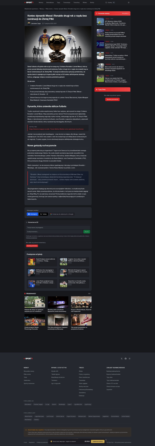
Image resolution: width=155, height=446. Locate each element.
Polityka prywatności (42, 435)
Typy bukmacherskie (113, 373)
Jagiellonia (105, 409)
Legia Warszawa (39, 409)
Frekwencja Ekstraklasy (86, 382)
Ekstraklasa (50, 2)
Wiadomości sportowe (31, 9)
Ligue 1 (69, 397)
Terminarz (54, 373)
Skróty (92, 2)
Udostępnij (33, 214)
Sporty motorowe (29, 376)
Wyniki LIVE (54, 364)
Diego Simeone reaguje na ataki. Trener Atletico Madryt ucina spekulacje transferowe (56, 129)
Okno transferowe (84, 370)
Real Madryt (28, 412)
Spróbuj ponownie (32, 252)
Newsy (41, 2)
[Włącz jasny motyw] (128, 2)
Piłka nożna (49, 9)
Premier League (38, 397)
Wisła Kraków (28, 409)
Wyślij (87, 231)
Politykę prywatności (31, 244)
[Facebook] (125, 351)
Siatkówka (27, 373)
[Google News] (129, 351)
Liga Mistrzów (78, 397)
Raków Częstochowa (94, 409)
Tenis (25, 370)
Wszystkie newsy (29, 364)
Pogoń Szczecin (71, 409)
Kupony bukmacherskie (113, 367)
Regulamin (32, 435)
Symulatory (82, 385)
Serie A (54, 397)
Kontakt (52, 435)
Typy (58, 2)
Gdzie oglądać (83, 376)
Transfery (76, 2)
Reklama (58, 435)
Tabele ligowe (55, 367)
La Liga (47, 397)
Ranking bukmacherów (113, 364)
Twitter (44, 214)
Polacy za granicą (84, 367)
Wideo (85, 2)
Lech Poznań (50, 409)
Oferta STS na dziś (112, 376)
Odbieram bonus (98, 441)
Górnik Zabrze (60, 409)
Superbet (109, 382)
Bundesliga (62, 397)
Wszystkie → (125, 13)
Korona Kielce (115, 409)
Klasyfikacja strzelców (58, 370)
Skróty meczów (83, 379)
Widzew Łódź (82, 409)
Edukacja (81, 388)
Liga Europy (88, 397)
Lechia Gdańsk (125, 409)
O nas (25, 435)
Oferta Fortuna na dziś (113, 379)
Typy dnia (109, 370)
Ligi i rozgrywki (55, 376)
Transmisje (66, 2)
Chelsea (36, 412)
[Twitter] (121, 351)
